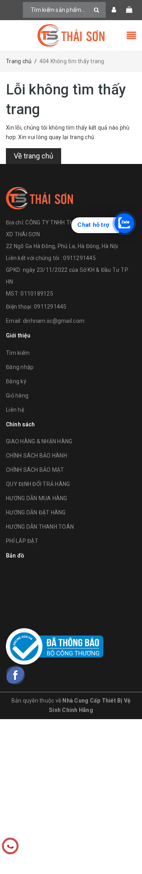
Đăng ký (16, 381)
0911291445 (50, 306)
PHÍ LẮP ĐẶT (22, 541)
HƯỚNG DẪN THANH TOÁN (40, 527)
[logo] (39, 197)
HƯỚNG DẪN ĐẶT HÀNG (36, 512)
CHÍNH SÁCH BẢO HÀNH (36, 455)
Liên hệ (15, 410)
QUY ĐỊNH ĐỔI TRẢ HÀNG (38, 484)
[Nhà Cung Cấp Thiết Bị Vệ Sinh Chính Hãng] (71, 35)
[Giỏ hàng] (129, 10)
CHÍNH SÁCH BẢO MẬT (35, 470)
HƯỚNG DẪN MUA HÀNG (36, 498)
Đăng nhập (20, 367)
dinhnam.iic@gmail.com (53, 321)
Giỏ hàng (17, 395)
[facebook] (16, 675)
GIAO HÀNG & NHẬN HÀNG (39, 441)
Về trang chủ (33, 156)
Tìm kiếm (18, 353)
